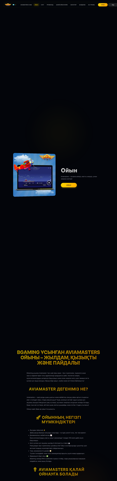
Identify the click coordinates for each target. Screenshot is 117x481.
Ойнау (68, 185)
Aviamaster (43, 373)
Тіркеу (103, 4)
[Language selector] (14, 5)
